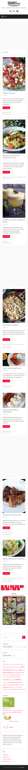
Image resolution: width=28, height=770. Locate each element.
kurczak (4, 675)
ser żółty (10, 687)
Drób (5, 532)
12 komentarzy (7, 581)
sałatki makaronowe (14, 578)
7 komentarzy (7, 114)
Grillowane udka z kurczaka (12, 515)
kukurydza (21, 672)
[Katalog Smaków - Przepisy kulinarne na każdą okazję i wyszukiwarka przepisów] (14, 712)
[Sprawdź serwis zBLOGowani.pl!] (14, 721)
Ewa (6, 95)
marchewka (17, 675)
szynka (17, 687)
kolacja (15, 672)
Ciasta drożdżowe (12, 344)
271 (3, 589)
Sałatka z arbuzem (9, 93)
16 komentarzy (7, 178)
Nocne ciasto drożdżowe (11, 325)
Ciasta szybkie (20, 344)
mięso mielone (16, 676)
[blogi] (4, 714)
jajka (20, 670)
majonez (8, 675)
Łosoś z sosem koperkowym (12, 368)
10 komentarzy (7, 243)
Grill (8, 532)
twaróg (20, 687)
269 (17, 586)
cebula (16, 664)
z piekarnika (9, 689)
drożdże (19, 667)
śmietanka (14, 689)
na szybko (12, 679)
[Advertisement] (14, 34)
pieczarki (20, 682)
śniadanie (20, 689)
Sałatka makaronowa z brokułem (14, 559)
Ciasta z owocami (7, 346)
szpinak (14, 687)
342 (14, 589)
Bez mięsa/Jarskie (8, 177)
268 (12, 586)
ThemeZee (21, 767)
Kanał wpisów (6, 757)
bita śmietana (9, 664)
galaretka (12, 670)
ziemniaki (5, 689)
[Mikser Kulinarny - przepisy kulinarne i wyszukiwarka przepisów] (8, 706)
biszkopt (5, 664)
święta (23, 689)
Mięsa (11, 532)
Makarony (15, 177)
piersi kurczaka (7, 685)
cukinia (21, 664)
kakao (23, 670)
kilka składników (8, 672)
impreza (17, 670)
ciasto (19, 664)
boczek (13, 664)
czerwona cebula (12, 667)
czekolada (5, 667)
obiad (17, 679)
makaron (12, 675)
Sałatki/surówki (8, 112)
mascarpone (10, 676)
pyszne (21, 685)
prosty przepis (15, 685)
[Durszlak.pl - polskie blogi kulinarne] (7, 708)
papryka (14, 682)
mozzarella (6, 679)
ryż (24, 685)
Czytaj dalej (6, 107)
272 (7, 589)
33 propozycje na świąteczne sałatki (14, 595)
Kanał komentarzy (7, 759)
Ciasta (5, 344)
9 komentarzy (7, 387)
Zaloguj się (5, 754)
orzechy (9, 682)
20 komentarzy (7, 348)
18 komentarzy (7, 433)
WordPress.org (6, 761)
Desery (6, 241)
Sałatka (5, 687)
